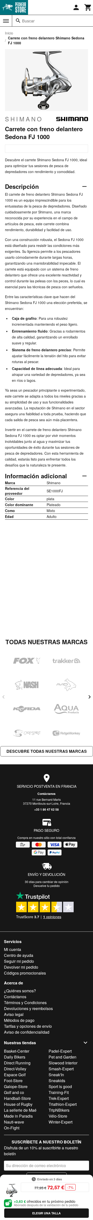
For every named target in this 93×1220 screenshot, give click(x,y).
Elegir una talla (46, 1213)
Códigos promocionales (25, 973)
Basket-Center (16, 1051)
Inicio (9, 33)
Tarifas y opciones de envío (28, 1026)
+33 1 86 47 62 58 (46, 809)
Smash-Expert (61, 1069)
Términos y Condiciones (25, 1002)
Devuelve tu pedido (46, 885)
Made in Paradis (18, 1116)
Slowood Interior (63, 1063)
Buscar (28, 21)
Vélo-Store (58, 1116)
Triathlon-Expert (63, 1104)
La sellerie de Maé (20, 1110)
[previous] (3, 696)
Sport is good (60, 1086)
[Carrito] (88, 7)
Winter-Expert (60, 1122)
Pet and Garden (62, 1057)
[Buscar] (18, 20)
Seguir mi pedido (19, 961)
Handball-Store (17, 1098)
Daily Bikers (14, 1057)
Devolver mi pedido (21, 967)
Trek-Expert (59, 1098)
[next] (89, 696)
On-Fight (11, 1128)
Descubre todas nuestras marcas (46, 751)
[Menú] (6, 21)
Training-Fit (59, 1092)
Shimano (24, 119)
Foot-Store (13, 1080)
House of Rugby (18, 1104)
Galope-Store (16, 1086)
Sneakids (57, 1080)
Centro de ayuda (18, 955)
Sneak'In (56, 1074)
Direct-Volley (15, 1069)
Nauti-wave (14, 1122)
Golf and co (14, 1092)
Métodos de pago (19, 1020)
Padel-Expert (60, 1051)
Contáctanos (46, 794)
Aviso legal (14, 1014)
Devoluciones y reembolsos (28, 1008)
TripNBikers (59, 1110)
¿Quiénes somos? (20, 991)
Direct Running (17, 1063)
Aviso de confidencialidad (26, 1032)
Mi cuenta (12, 949)
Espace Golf (15, 1074)
